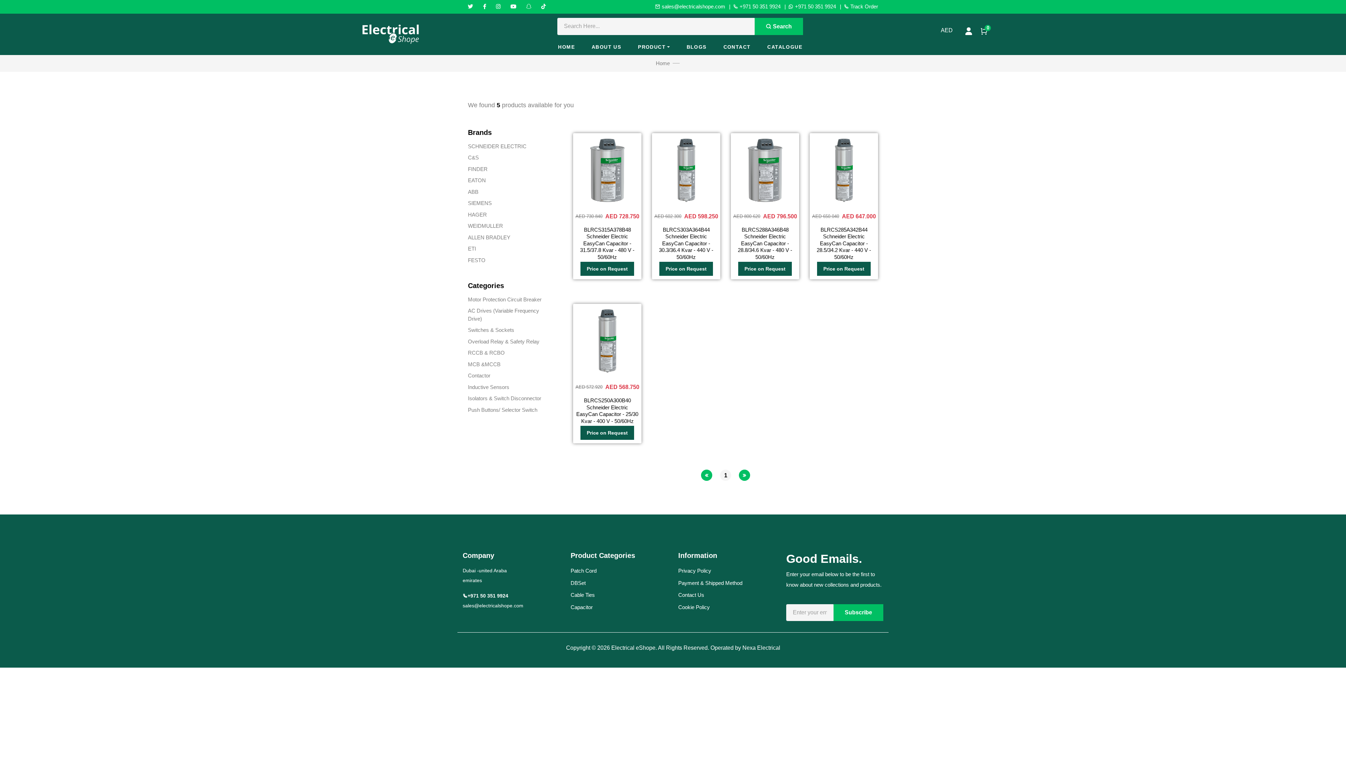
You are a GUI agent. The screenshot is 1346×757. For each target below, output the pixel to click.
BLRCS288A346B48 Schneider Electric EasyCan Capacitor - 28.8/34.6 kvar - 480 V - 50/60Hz (765, 243)
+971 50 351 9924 (759, 6)
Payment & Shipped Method (710, 583)
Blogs (697, 47)
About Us (606, 47)
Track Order (863, 6)
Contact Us (691, 595)
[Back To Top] (1326, 737)
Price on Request (607, 269)
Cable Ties (583, 595)
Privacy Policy (694, 571)
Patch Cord (584, 571)
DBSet (578, 583)
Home (566, 47)
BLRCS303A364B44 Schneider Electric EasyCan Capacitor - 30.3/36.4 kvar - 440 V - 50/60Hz (686, 243)
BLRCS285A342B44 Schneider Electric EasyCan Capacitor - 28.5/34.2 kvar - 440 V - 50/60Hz (844, 243)
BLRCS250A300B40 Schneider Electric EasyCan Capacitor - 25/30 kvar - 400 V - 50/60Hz (607, 410)
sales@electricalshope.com (692, 6)
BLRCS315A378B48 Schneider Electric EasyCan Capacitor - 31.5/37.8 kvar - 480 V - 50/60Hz (607, 243)
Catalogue (784, 47)
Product (652, 47)
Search (781, 26)
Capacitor (582, 607)
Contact (737, 47)
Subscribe (858, 612)
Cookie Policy (694, 607)
